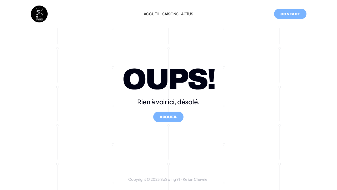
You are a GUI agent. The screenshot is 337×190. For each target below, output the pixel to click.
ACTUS (187, 13)
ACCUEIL (152, 13)
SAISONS (170, 13)
